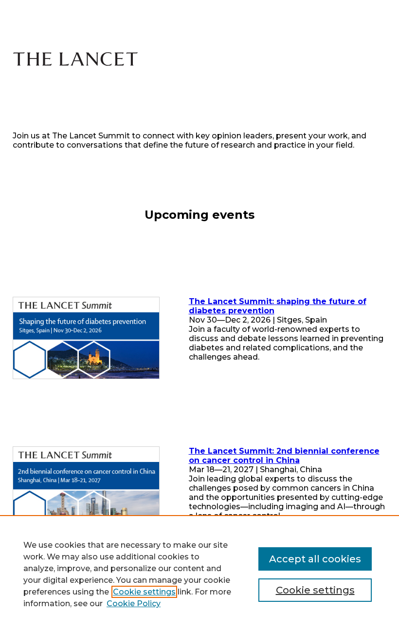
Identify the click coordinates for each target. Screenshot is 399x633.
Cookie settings (144, 591)
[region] (199, 574)
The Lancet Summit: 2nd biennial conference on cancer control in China (284, 455)
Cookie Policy (134, 603)
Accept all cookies (315, 559)
